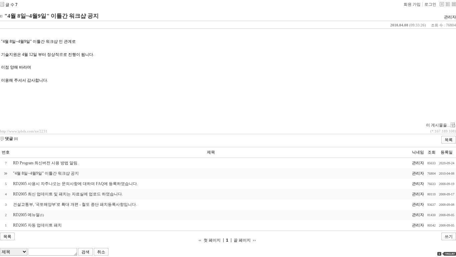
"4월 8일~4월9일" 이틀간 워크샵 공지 (51, 16)
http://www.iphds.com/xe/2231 (23, 131)
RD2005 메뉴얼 (26, 214)
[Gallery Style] (454, 4)
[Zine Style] (448, 4)
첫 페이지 (212, 240)
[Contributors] (439, 254)
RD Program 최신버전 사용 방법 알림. (45, 163)
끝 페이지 (242, 240)
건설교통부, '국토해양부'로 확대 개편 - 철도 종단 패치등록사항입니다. (75, 204)
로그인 (430, 4)
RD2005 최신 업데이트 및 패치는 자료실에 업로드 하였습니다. (68, 194)
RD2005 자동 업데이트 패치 (37, 225)
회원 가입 (412, 4)
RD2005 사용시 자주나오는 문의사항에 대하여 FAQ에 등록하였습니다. (75, 183)
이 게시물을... (438, 125)
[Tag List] (449, 254)
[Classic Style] (442, 4)
